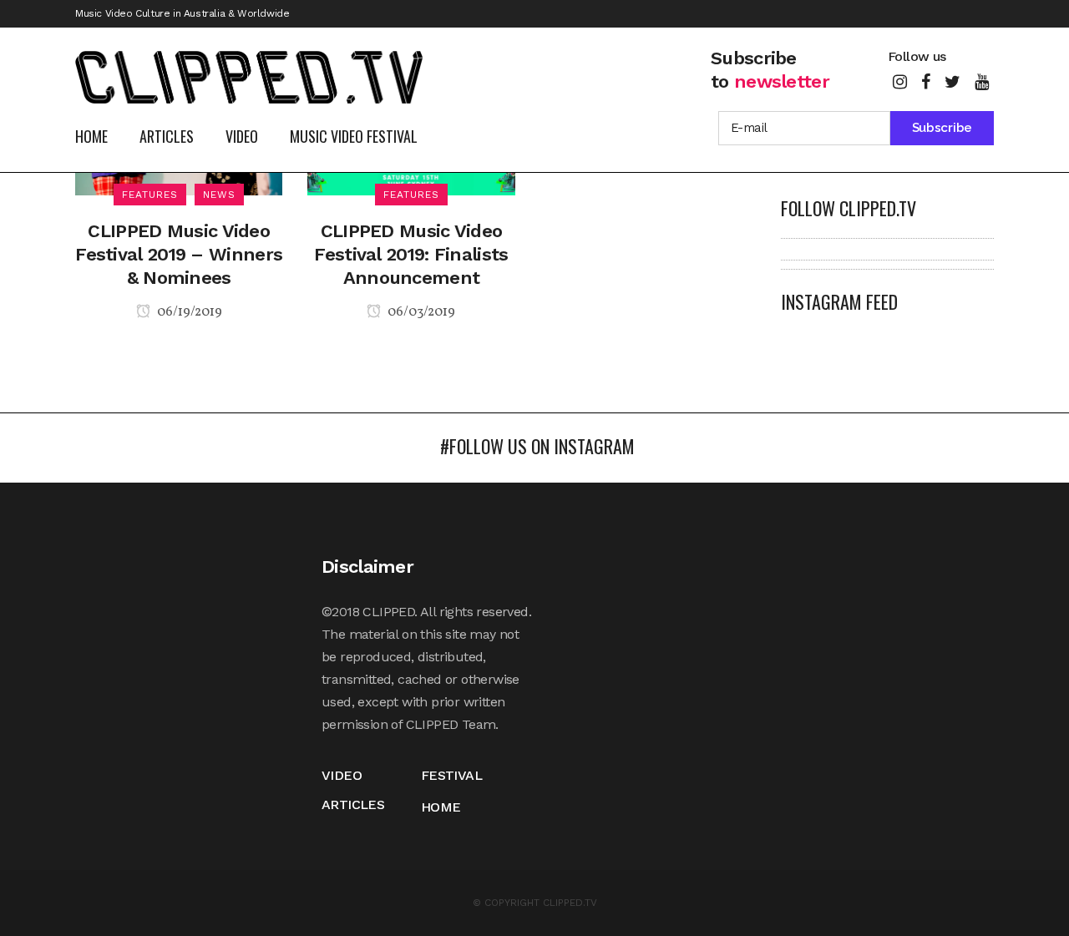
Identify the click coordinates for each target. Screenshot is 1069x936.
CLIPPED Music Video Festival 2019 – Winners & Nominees (178, 254)
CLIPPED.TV (570, 902)
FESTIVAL (451, 775)
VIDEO (342, 775)
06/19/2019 (188, 312)
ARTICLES (353, 804)
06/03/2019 (420, 312)
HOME (441, 807)
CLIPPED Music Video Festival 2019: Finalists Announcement (411, 254)
